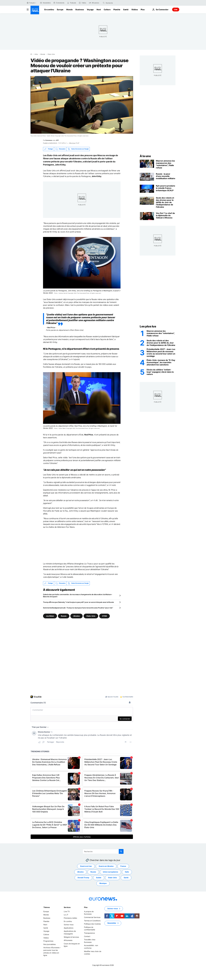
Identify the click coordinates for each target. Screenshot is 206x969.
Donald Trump (83, 878)
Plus (86, 907)
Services (67, 907)
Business (79, 9)
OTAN (104, 616)
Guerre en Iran (86, 866)
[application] (82, 105)
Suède (98, 878)
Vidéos (134, 9)
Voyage (90, 9)
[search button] (104, 3)
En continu (49, 9)
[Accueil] (31, 54)
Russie (63, 616)
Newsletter (111, 923)
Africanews (68, 940)
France (123, 866)
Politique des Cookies (92, 924)
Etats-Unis (51, 54)
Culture (107, 9)
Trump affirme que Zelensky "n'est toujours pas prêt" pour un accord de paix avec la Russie (78, 602)
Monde (69, 9)
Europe (60, 9)
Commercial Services (92, 917)
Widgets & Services (71, 937)
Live (175, 9)
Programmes (48, 941)
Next (99, 9)
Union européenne (110, 872)
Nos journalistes (49, 944)
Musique (103, 883)
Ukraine (76, 616)
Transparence (89, 933)
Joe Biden (50, 616)
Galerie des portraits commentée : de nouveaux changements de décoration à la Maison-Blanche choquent (77, 595)
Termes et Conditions (92, 920)
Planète (116, 9)
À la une (145, 156)
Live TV (67, 911)
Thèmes (46, 907)
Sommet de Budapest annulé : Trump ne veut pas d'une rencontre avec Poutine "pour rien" (78, 608)
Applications (68, 928)
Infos (36, 54)
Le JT (66, 915)
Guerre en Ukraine (106, 866)
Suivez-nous (68, 925)
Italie (127, 872)
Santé (125, 9)
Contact (87, 936)
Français (32, 3)
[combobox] (116, 3)
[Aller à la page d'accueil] (35, 10)
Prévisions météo (70, 918)
